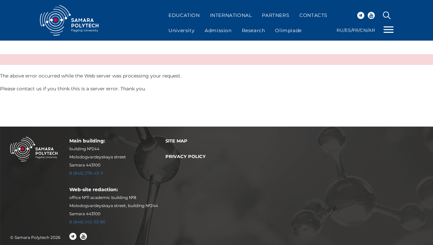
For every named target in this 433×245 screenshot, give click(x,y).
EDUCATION (184, 15)
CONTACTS (313, 15)
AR (371, 30)
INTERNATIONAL (231, 15)
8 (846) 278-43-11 (86, 173)
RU (340, 30)
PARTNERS (275, 15)
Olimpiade (288, 30)
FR (355, 30)
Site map (176, 140)
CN (363, 30)
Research (253, 30)
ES (348, 30)
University (181, 30)
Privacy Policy (185, 156)
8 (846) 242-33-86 (87, 221)
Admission (218, 30)
